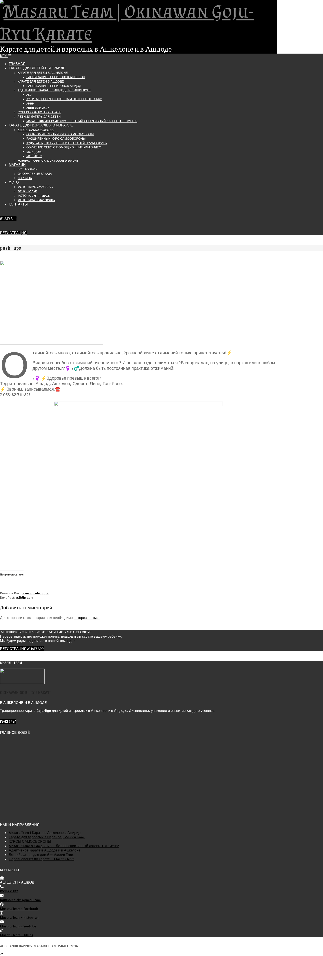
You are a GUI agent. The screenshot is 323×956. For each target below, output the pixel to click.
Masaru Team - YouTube (18, 926)
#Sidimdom (24, 597)
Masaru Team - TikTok (16, 935)
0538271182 (9, 891)
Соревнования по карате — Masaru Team (41, 859)
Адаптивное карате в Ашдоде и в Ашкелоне (44, 850)
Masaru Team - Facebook (19, 908)
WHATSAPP (8, 218)
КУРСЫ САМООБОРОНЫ (30, 841)
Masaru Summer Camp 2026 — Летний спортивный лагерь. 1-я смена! (64, 846)
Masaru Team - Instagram (19, 917)
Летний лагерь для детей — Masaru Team (41, 854)
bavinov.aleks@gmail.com (20, 900)
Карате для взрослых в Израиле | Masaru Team (47, 837)
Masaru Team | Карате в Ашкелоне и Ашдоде (45, 832)
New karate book (35, 593)
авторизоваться (87, 617)
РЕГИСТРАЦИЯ (13, 233)
